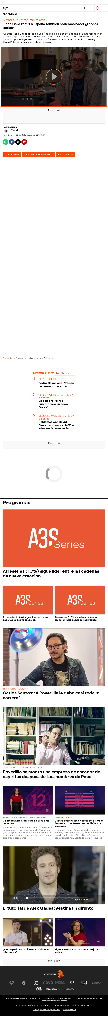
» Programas (20, 358)
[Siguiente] (106, 0)
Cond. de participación (81, 1005)
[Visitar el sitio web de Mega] (60, 983)
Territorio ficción (14, 689)
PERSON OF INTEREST (52, 379)
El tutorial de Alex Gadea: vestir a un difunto (48, 908)
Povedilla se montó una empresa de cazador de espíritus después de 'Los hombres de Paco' (51, 774)
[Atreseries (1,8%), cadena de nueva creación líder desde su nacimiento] (80, 600)
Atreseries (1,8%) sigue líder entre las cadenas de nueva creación (25, 618)
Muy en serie (12, 154)
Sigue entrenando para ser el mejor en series (77, 951)
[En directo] (84, 8)
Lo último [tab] (62, 372)
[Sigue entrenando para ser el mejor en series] (80, 932)
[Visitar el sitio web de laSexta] (24, 983)
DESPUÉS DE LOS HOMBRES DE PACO (23, 768)
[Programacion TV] (91, 8)
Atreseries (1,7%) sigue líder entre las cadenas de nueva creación (51, 573)
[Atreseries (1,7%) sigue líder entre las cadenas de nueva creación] (54, 538)
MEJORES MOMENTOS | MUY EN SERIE (56, 417)
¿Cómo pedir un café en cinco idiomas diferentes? (26, 951)
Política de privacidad (38, 1005)
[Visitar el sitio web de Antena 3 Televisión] (12, 983)
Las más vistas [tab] (43, 372)
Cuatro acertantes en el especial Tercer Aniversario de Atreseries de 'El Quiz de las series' (79, 823)
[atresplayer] (97, 8)
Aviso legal (21, 1005)
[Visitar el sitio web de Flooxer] (69, 989)
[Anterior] (2, 0)
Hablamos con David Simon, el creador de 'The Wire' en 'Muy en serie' (56, 425)
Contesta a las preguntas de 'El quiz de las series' (26, 822)
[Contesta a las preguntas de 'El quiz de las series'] (28, 800)
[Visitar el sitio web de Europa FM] (96, 983)
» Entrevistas (48, 358)
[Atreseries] (15, 8)
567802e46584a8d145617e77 (38, 154)
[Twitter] (6, 131)
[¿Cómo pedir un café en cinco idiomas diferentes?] (28, 932)
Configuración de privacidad (46, 1010)
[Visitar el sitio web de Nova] (48, 983)
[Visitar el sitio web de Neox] (36, 983)
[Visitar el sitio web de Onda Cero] (84, 983)
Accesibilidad (69, 1010)
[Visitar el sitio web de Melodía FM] (39, 989)
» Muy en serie (34, 358)
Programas (10, 14)
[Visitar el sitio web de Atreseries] (72, 983)
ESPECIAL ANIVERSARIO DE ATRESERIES (25, 817)
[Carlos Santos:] (54, 657)
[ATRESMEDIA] (54, 974)
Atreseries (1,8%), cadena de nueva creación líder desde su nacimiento (76, 618)
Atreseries (8, 358)
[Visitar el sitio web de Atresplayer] (54, 989)
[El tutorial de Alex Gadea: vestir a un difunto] (54, 875)
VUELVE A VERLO (64, 817)
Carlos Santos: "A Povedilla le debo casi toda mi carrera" (52, 695)
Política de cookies (60, 1005)
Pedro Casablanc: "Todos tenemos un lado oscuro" (56, 384)
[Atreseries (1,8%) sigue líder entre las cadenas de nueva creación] (28, 600)
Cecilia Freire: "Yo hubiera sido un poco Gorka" (53, 404)
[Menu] (104, 8)
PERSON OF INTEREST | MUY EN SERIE (56, 396)
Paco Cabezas (65, 154)
